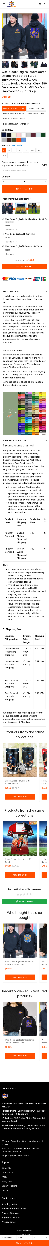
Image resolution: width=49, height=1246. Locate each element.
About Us (6, 1168)
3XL (32, 150)
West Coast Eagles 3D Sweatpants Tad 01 (23, 246)
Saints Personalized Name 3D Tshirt (18, 860)
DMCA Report (24, 1234)
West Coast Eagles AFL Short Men (20, 234)
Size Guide (16, 145)
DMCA (5, 1190)
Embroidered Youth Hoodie (14, 119)
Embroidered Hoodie (36, 108)
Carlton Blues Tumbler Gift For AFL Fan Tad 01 (18, 782)
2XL (26, 150)
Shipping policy (9, 1204)
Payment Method (10, 1217)
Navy (10, 129)
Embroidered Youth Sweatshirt (16, 124)
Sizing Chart (8, 1181)
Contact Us (7, 1172)
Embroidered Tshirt (36, 113)
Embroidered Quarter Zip (13, 113)
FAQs (4, 1177)
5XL (4, 155)
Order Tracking (9, 1185)
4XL (39, 150)
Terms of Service (10, 1213)
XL (20, 150)
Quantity (6, 176)
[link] (7, 1225)
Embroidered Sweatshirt (28, 103)
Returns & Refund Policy (14, 1208)
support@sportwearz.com (15, 1155)
